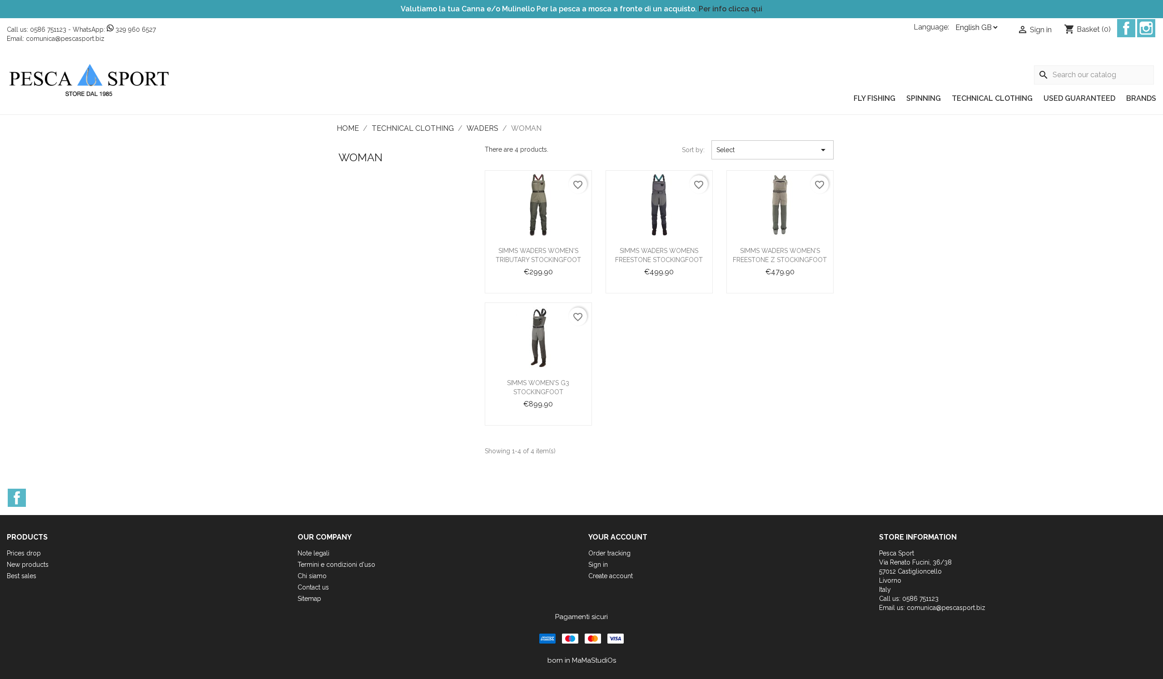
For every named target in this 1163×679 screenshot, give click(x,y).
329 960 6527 (135, 29)
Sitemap (309, 598)
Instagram (1146, 28)
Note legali (313, 553)
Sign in (598, 564)
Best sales (21, 576)
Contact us (313, 587)
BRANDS (1141, 98)
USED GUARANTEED (1079, 98)
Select (772, 149)
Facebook (1126, 28)
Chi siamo (312, 576)
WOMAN (360, 157)
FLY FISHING (874, 98)
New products (28, 564)
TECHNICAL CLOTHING (992, 98)
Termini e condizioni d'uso (336, 564)
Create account (610, 576)
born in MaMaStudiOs (581, 660)
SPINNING (923, 98)
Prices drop (24, 553)
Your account (617, 537)
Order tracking (609, 553)
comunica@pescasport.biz (65, 38)
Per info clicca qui (730, 9)
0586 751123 (48, 29)
